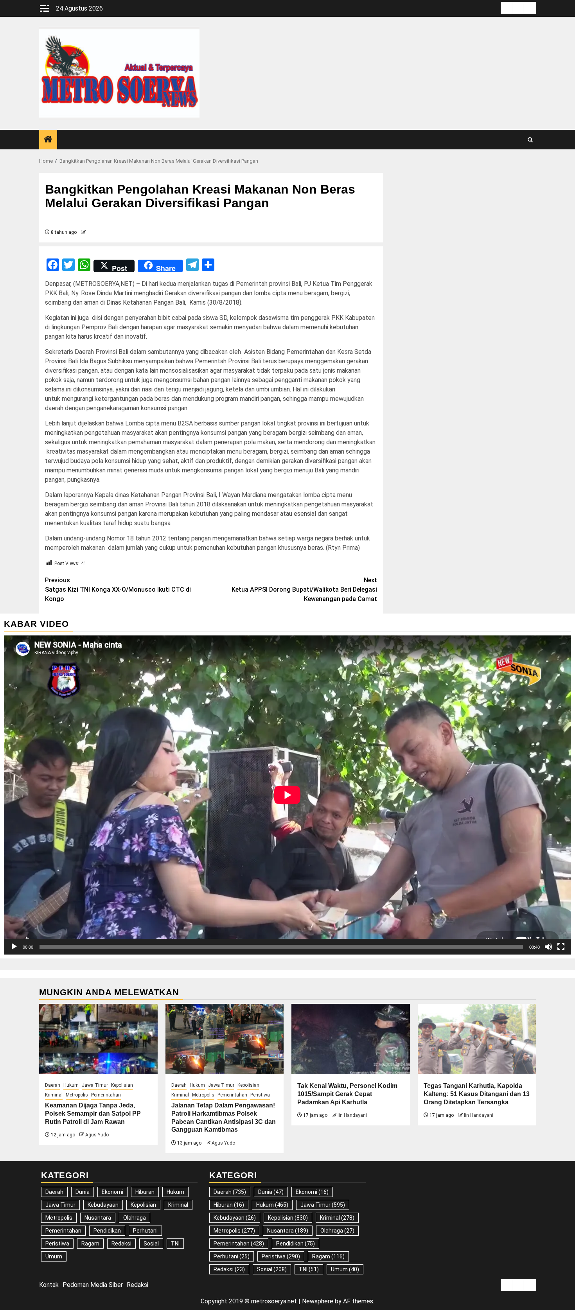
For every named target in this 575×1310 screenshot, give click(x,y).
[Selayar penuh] (561, 947)
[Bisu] (548, 947)
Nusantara (97, 1218)
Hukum (71, 1085)
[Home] (48, 140)
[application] (287, 795)
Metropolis (77, 1095)
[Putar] (14, 947)
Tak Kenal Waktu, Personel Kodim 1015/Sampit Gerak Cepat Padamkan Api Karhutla (347, 1093)
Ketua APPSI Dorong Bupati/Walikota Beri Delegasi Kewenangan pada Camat (304, 589)
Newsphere (317, 1301)
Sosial (151, 1243)
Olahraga (134, 1218)
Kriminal (54, 1095)
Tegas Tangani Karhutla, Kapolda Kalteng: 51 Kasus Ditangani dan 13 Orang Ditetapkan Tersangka (477, 1093)
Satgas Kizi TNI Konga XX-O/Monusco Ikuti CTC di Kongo (118, 589)
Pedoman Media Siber (93, 1284)
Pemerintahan (106, 1095)
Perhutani (145, 1230)
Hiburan (145, 1192)
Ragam (90, 1243)
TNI (175, 1243)
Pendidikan (107, 1230)
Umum (53, 1256)
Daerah (52, 1085)
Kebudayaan (103, 1205)
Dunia (82, 1192)
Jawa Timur (95, 1085)
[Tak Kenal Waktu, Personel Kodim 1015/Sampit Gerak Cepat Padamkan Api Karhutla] (350, 1039)
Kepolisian (122, 1085)
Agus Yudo (97, 1135)
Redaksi (121, 1243)
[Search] (530, 139)
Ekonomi (112, 1192)
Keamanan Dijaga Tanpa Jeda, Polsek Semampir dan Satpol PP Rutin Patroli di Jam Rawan (93, 1113)
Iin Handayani (352, 1115)
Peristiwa (260, 1095)
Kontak (49, 1284)
